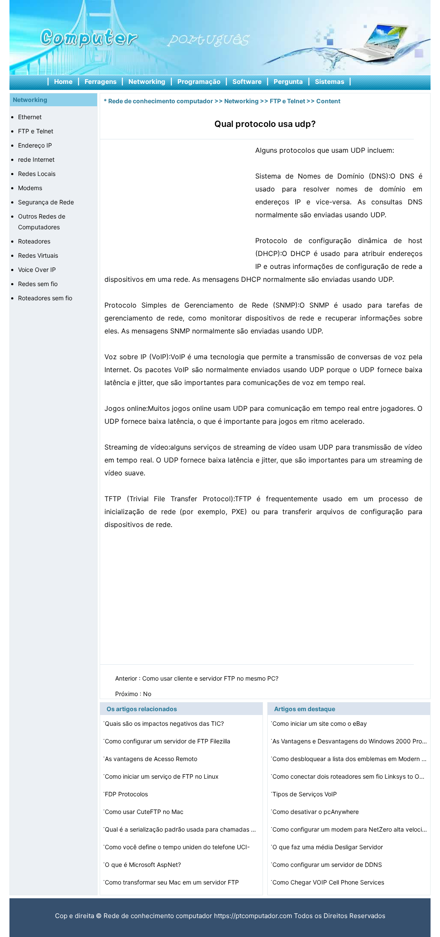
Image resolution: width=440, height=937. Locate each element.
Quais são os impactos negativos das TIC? (165, 723)
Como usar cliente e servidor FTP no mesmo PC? (211, 678)
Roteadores (34, 241)
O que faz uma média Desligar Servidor (328, 847)
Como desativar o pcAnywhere (316, 811)
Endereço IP (35, 145)
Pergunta (288, 81)
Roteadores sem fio (45, 298)
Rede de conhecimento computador (160, 101)
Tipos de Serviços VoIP (305, 794)
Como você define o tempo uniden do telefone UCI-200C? (177, 848)
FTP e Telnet (35, 131)
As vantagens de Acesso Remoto (152, 758)
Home (63, 81)
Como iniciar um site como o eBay (320, 723)
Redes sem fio (38, 283)
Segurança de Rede (46, 202)
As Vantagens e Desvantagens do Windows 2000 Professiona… (349, 741)
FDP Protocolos (127, 794)
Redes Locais (36, 173)
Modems (30, 187)
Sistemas (329, 81)
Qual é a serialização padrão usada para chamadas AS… (182, 829)
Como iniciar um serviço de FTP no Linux (162, 776)
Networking (146, 81)
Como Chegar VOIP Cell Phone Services (329, 882)
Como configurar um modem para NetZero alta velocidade (349, 829)
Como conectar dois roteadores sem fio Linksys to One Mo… (349, 776)
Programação (198, 81)
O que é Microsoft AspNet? (144, 864)
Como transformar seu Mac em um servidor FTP (173, 882)
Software (247, 81)
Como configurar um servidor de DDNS (328, 864)
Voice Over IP (37, 269)
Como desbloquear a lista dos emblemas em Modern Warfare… (349, 758)
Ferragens (100, 81)
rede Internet (36, 159)
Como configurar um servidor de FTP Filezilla (168, 741)
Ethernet (30, 116)
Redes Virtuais (38, 255)
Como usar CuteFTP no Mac (145, 811)
